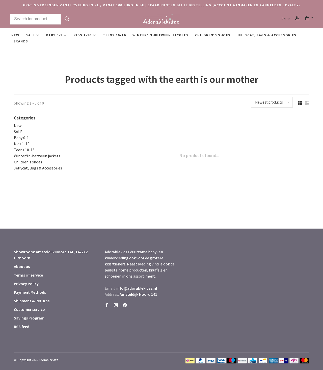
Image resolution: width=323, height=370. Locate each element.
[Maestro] (231, 361)
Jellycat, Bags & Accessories (266, 35)
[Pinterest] (125, 305)
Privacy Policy (26, 283)
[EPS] (294, 361)
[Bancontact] (262, 361)
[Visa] (211, 361)
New (15, 35)
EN (283, 18)
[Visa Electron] (221, 361)
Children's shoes (212, 35)
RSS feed (21, 326)
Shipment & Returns (31, 300)
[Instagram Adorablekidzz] (116, 305)
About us (22, 266)
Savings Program (29, 317)
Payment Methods (30, 292)
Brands (20, 41)
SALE (30, 35)
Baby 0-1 (54, 35)
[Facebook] (107, 305)
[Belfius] (242, 361)
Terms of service (28, 275)
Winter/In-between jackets (160, 35)
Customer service (29, 309)
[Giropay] (283, 361)
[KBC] (252, 361)
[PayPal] (200, 361)
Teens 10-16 (114, 35)
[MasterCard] (304, 361)
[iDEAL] (190, 361)
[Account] (298, 18)
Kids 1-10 (83, 35)
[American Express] (273, 361)
